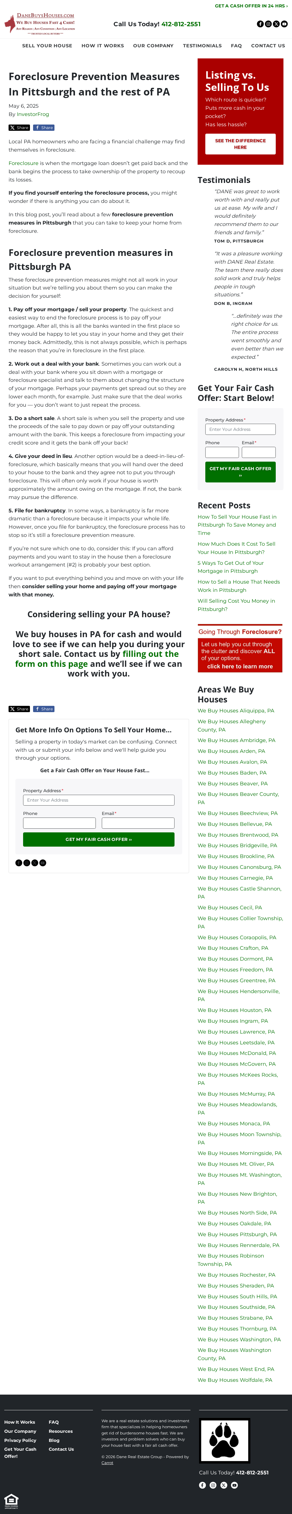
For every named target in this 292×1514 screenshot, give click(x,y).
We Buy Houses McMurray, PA (236, 1094)
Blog (54, 1440)
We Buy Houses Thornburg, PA (237, 1329)
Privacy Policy (20, 1440)
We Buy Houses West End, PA (236, 1369)
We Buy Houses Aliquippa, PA (236, 711)
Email (109, 813)
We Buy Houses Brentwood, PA (238, 835)
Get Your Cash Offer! (20, 1452)
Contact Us (268, 45)
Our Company (153, 45)
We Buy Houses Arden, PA (231, 751)
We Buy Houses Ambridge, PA (236, 740)
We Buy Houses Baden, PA (232, 773)
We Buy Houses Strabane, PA (235, 1318)
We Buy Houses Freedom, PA (235, 970)
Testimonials (202, 45)
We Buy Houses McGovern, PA (237, 1064)
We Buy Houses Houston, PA (234, 1010)
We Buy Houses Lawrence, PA (236, 1032)
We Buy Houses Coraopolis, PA (237, 937)
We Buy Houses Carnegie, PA (235, 878)
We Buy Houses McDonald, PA (237, 1053)
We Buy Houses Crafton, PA (233, 948)
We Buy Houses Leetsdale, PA (236, 1043)
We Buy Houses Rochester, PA (236, 1275)
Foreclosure (23, 163)
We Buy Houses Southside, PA (236, 1307)
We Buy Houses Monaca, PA (234, 1123)
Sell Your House (47, 45)
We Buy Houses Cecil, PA (230, 907)
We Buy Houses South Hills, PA (237, 1296)
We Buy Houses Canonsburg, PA (239, 867)
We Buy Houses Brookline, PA (236, 856)
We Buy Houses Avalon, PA (232, 762)
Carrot (107, 1462)
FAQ (236, 45)
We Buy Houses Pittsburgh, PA (237, 1234)
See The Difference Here (240, 144)
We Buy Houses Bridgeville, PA (237, 845)
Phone (30, 813)
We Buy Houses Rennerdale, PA (238, 1245)
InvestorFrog (33, 114)
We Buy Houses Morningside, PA (240, 1153)
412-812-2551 (180, 24)
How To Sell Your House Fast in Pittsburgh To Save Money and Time (237, 525)
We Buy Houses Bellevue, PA (235, 824)
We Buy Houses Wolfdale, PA (235, 1380)
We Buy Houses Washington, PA (239, 1339)
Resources (61, 1431)
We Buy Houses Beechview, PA (238, 813)
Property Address (43, 790)
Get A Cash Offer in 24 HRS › (251, 6)
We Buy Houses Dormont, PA (235, 959)
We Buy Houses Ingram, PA (233, 1021)
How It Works (103, 45)
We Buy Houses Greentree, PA (236, 980)
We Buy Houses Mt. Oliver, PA (236, 1164)
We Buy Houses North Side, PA (237, 1213)
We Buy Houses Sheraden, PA (236, 1286)
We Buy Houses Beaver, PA (233, 784)
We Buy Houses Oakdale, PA (234, 1223)
